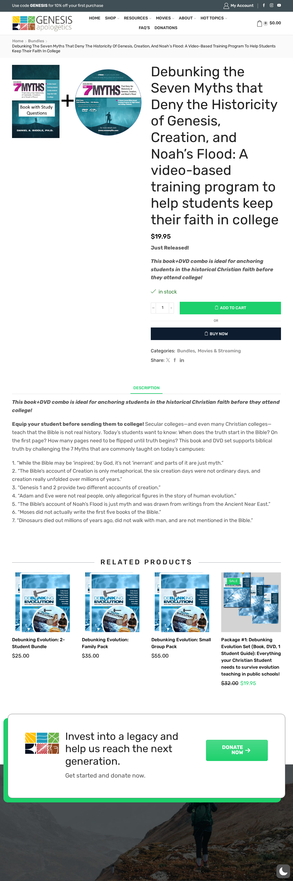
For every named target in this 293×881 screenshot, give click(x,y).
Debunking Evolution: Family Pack (105, 643)
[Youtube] (279, 5)
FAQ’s (144, 28)
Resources (136, 18)
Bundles (36, 41)
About (186, 18)
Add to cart (233, 308)
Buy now (219, 334)
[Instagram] (272, 5)
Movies (163, 18)
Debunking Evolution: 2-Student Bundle (38, 643)
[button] (283, 871)
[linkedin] (181, 361)
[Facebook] (264, 5)
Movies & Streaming (219, 351)
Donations (166, 28)
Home (94, 18)
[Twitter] (168, 361)
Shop (110, 18)
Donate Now (232, 750)
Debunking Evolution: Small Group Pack (181, 643)
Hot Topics (212, 18)
